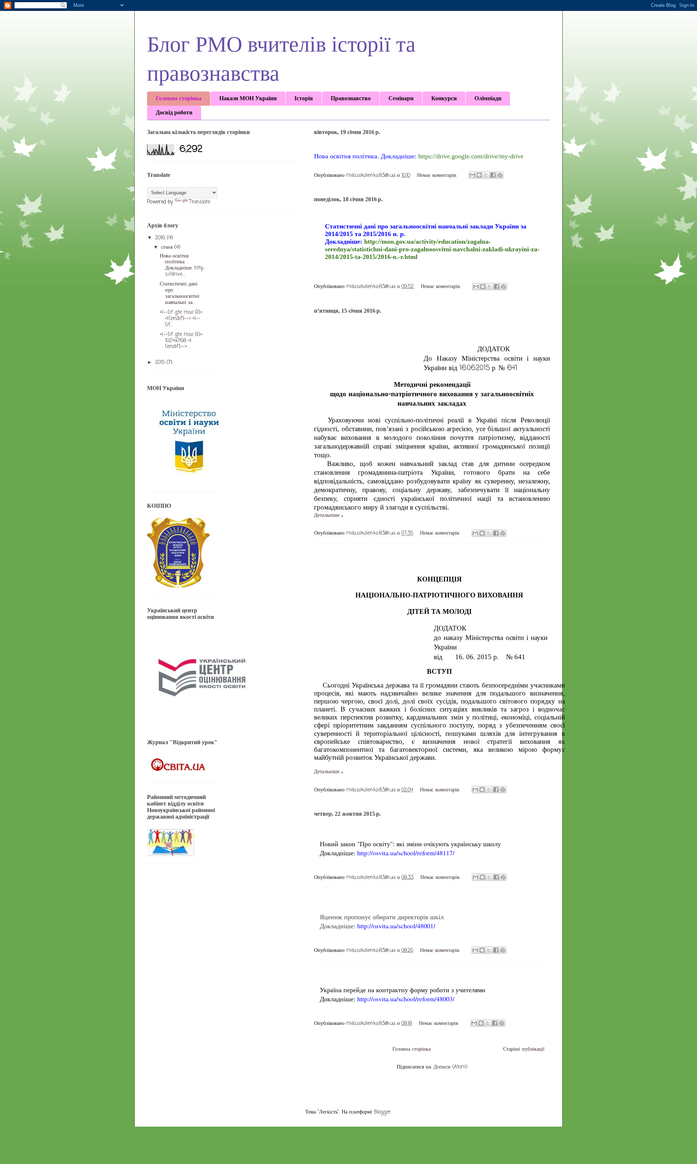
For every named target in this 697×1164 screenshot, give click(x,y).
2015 (161, 362)
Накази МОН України (248, 98)
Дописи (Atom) (450, 1067)
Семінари (400, 98)
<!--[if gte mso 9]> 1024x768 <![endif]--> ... (181, 341)
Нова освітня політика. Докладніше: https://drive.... (182, 265)
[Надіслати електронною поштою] (472, 175)
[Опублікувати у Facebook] (493, 175)
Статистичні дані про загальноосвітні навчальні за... (179, 293)
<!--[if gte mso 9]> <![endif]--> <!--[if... (181, 319)
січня (167, 247)
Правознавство (351, 98)
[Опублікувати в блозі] (479, 175)
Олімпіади (487, 98)
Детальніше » (328, 515)
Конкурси (444, 98)
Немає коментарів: (438, 175)
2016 (161, 238)
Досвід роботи (174, 112)
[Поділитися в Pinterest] (500, 175)
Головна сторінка (178, 98)
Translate (199, 202)
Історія (303, 98)
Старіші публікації (524, 1049)
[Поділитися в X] (486, 175)
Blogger (382, 1112)
